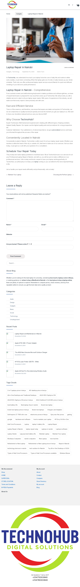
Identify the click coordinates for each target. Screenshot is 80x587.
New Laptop (43, 438)
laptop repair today (32, 429)
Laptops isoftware (61, 429)
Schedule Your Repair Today (21, 151)
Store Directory (41, 481)
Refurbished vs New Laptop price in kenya (41, 443)
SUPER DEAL (5, 478)
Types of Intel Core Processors (17, 453)
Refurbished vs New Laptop (16, 443)
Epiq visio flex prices (57, 414)
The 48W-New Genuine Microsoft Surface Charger (31, 352)
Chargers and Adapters (54, 410)
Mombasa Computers (14, 438)
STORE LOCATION (7, 481)
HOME (3, 475)
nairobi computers (30, 438)
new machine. (54, 438)
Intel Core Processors (14, 424)
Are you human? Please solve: (16, 244)
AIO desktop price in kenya (37, 390)
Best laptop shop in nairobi (29, 405)
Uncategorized (15, 319)
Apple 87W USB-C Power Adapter (26, 343)
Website (9, 234)
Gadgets (19, 14)
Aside (12, 299)
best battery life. (13, 405)
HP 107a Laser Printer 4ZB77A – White (27, 361)
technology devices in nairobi (17, 448)
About (38, 472)
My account (40, 484)
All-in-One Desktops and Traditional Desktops (22, 395)
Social (12, 313)
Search (69, 5)
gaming (69, 414)
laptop (36, 162)
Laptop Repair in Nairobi (19, 90)
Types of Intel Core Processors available (43, 453)
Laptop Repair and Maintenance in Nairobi (28, 334)
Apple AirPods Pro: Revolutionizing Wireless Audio (31, 371)
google (10, 419)
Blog (38, 487)
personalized (56, 130)
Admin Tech (40, 71)
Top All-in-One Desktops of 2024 (58, 448)
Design (12, 302)
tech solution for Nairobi (37, 448)
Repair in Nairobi (64, 443)
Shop (3, 472)
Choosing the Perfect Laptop (63, 174)
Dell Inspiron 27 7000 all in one (17, 414)
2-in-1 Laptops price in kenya (17, 390)
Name (8, 224)
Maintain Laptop (44, 434)
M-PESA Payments (7, 487)
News (12, 309)
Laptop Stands (12, 434)
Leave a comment (69, 67)
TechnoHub (12, 77)
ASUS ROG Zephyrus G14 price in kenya (20, 400)
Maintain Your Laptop (13, 174)
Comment (10, 198)
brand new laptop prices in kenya (18, 410)
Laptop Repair (52, 424)
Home (8, 14)
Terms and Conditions (8, 484)
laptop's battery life (38, 424)
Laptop (26, 424)
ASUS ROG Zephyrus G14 (48, 395)
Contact (39, 475)
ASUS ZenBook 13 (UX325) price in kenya (49, 400)
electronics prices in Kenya (38, 414)
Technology (15, 71)
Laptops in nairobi (47, 429)
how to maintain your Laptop (42, 419)
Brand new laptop (46, 405)
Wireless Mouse (65, 453)
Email (43, 224)
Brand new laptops (38, 410)
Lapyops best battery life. (28, 434)
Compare (39, 478)
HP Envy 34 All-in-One (62, 419)
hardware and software (23, 419)
